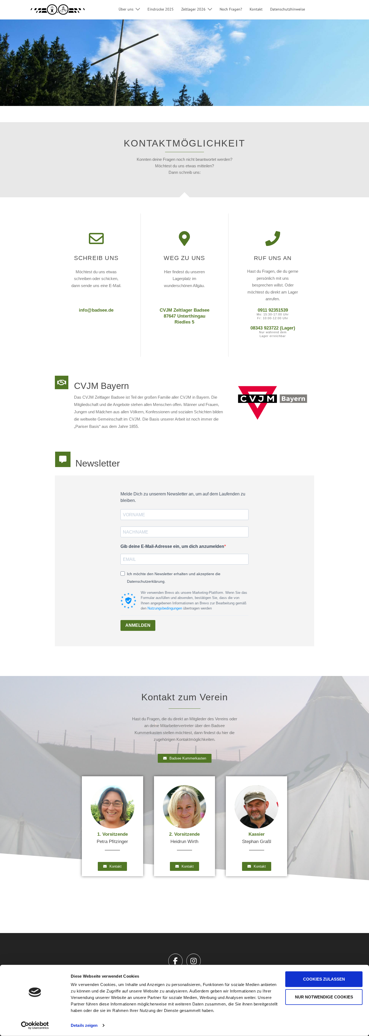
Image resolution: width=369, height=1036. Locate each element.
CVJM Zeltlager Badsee (184, 310)
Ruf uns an (272, 258)
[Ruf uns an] (272, 238)
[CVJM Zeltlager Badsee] (58, 9)
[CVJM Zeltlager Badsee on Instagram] (193, 961)
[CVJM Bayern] (61, 382)
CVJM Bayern (101, 386)
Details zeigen (84, 1025)
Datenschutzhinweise (287, 9)
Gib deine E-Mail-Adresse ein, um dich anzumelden (172, 546)
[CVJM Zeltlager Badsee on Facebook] (175, 961)
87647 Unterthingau (184, 316)
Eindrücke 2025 (160, 9)
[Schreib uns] (96, 238)
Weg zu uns (184, 258)
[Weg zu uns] (184, 238)
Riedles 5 (184, 322)
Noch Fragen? (231, 9)
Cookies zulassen (324, 979)
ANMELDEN (137, 625)
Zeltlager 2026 (193, 9)
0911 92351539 (273, 310)
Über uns (126, 9)
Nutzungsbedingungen (164, 608)
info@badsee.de (96, 310)
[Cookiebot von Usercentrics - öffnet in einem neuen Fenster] (35, 1025)
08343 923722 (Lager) (272, 328)
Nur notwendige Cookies (324, 996)
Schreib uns (96, 258)
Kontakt (256, 9)
